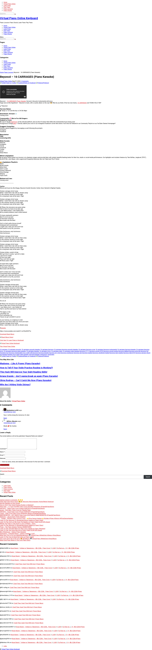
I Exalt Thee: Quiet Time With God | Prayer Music (30, 564)
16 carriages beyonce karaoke (126, 349)
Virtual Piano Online (9, 4)
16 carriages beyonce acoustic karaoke (66, 349)
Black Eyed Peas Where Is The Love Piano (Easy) (15, 540)
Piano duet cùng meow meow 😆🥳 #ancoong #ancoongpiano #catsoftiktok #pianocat (27, 501)
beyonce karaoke (43, 353)
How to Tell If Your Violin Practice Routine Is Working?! (26, 367)
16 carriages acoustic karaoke (31, 349)
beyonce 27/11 (84, 351)
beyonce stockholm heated (101, 353)
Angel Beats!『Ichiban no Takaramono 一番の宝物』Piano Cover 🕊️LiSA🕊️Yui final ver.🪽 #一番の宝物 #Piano (45, 548)
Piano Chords (8, 10)
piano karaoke (24, 354)
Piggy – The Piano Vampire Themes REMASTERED (15, 527)
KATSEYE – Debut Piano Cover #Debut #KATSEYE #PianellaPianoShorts (22, 508)
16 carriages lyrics (45, 351)
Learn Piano (7, 5)
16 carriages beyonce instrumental (106, 349)
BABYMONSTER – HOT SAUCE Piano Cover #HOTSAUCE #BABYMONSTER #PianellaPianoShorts (30, 515)
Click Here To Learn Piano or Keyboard (12, 340)
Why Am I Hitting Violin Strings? (15, 384)
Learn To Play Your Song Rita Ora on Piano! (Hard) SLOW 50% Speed (21, 530)
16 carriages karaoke (32, 351)
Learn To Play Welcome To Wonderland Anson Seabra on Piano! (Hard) (21, 520)
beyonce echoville (134, 351)
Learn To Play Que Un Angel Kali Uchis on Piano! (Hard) (17, 537)
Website (2, 458)
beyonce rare (78, 353)
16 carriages (4, 349)
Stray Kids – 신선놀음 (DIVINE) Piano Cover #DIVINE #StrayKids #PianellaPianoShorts (27, 506)
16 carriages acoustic (14, 349)
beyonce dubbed (124, 351)
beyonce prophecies (67, 353)
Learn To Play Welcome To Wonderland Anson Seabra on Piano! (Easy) (21, 525)
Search (2, 474)
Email (2, 455)
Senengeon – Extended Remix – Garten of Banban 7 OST (17, 533)
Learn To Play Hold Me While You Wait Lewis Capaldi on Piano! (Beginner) (22, 528)
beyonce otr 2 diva (55, 353)
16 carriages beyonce (47, 349)
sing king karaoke (34, 354)
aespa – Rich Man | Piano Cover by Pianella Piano (15, 510)
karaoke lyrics (11, 354)
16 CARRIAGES (11, 101)
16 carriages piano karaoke (71, 351)
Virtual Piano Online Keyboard (19, 18)
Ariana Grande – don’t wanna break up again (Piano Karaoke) (29, 376)
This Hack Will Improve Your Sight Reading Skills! (23, 372)
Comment (3, 449)
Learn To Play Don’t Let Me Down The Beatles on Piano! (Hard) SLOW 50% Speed (25, 522)
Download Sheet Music (7, 334)
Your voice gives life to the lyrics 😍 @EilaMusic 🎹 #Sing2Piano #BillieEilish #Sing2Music (28, 538)
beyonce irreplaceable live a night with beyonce (23, 353)
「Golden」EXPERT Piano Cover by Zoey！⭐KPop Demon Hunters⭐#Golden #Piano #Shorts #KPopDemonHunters (36, 518)
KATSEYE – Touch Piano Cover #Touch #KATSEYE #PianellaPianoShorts (22, 512)
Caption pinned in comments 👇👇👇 (11, 500)
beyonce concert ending (111, 351)
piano (14, 123)
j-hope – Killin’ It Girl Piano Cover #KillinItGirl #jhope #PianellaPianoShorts (23, 513)
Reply (5, 418)
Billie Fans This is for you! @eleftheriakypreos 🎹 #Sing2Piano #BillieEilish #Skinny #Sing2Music (30, 535)
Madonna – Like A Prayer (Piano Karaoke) (20, 363)
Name (2, 452)
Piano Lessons (8, 9)
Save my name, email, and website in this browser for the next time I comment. (26, 462)
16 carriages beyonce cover (86, 349)
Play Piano (7, 7)
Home (5, 2)
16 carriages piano (56, 351)
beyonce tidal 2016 (129, 353)
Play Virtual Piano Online (7, 346)
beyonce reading (87, 353)
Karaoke (23, 101)
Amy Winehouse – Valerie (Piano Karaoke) (13, 532)
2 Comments (25, 81)
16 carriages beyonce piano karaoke (15, 351)
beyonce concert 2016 (96, 351)
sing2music (13, 122)
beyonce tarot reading (116, 353)
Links (5, 646)
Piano (19, 101)
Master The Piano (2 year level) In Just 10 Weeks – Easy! (17, 523)
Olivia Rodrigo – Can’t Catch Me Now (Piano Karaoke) (25, 380)
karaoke (3, 328)
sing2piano (51, 354)
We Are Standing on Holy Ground (10, 503)
